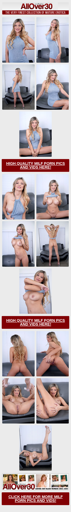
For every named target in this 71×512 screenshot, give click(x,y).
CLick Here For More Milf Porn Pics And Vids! (35, 499)
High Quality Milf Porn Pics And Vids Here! (35, 165)
